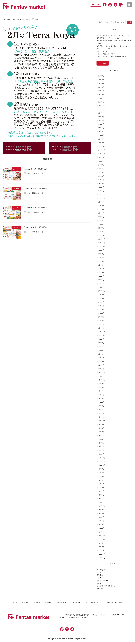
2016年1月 (100, 532)
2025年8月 (100, 120)
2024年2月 (100, 187)
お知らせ (100, 588)
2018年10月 (101, 421)
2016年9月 (100, 510)
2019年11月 (101, 376)
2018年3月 (100, 447)
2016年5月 (100, 524)
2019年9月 (100, 384)
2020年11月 (101, 332)
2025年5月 (100, 131)
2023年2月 (100, 232)
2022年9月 (100, 250)
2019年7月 (100, 391)
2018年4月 (100, 443)
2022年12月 (101, 239)
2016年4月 (100, 528)
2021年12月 (101, 283)
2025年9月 (100, 117)
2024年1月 (100, 191)
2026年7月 (100, 80)
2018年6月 (100, 435)
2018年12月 (101, 417)
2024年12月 (101, 150)
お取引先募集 (76, 602)
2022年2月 (100, 276)
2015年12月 (101, 536)
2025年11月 (101, 109)
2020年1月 (100, 369)
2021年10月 (101, 291)
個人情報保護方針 (92, 602)
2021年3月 (100, 317)
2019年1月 (100, 413)
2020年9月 (100, 339)
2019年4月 (100, 402)
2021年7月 (100, 302)
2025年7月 (100, 124)
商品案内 (100, 575)
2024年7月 (100, 169)
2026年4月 (100, 91)
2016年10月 (101, 506)
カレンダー (100, 583)
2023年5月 (100, 220)
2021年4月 (100, 313)
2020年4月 (100, 358)
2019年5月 (100, 398)
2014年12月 (101, 554)
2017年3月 (100, 487)
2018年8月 (100, 428)
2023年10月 (101, 202)
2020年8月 (100, 343)
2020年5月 (100, 354)
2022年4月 (100, 269)
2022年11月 (101, 243)
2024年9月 (100, 161)
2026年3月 (100, 94)
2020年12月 (101, 328)
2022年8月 (100, 254)
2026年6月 (100, 83)
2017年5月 (100, 480)
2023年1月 (100, 235)
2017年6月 (100, 476)
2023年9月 (100, 206)
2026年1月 (100, 102)
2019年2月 (100, 409)
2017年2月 (100, 491)
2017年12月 (101, 458)
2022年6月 (100, 261)
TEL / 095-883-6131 (100, 615)
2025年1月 (100, 146)
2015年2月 (100, 547)
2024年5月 (100, 176)
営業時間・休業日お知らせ (106, 586)
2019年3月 (100, 406)
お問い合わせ (61, 602)
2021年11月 (101, 287)
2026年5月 (100, 87)
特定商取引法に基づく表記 (113, 602)
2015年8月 (100, 543)
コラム (99, 572)
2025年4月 (100, 135)
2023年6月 (100, 217)
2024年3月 (100, 183)
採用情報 (48, 602)
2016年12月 (101, 498)
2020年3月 (100, 361)
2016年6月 (100, 521)
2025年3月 (100, 139)
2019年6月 (100, 395)
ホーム (15, 602)
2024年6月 (100, 172)
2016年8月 (100, 513)
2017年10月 (101, 465)
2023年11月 (101, 198)
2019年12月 (101, 372)
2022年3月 (100, 272)
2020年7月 (100, 346)
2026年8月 (100, 76)
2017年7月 (100, 473)
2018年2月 (100, 450)
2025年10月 (101, 113)
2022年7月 (100, 258)
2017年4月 (100, 484)
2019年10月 (101, 380)
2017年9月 (100, 469)
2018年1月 (100, 454)
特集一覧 (37, 602)
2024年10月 (101, 157)
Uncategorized (102, 570)
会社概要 (25, 602)
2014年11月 (101, 558)
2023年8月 (100, 209)
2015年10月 (101, 539)
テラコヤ (100, 578)
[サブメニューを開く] (30, 602)
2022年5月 (100, 265)
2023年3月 (100, 228)
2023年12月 (101, 194)
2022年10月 (101, 246)
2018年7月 (100, 432)
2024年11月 (101, 154)
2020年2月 (100, 365)
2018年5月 (100, 439)
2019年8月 (100, 387)
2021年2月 (100, 321)
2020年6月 (100, 350)
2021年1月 (100, 324)
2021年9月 (100, 295)
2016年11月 (101, 502)
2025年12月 (101, 106)
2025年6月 (100, 128)
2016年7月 (100, 517)
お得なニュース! (102, 580)
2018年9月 (100, 424)
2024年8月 (100, 165)
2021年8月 (100, 298)
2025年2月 (100, 143)
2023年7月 (100, 213)
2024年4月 (100, 180)
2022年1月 (100, 280)
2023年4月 (100, 224)
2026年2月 (100, 98)
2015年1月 (100, 550)
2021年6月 (100, 306)
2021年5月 (100, 309)
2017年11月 (101, 461)
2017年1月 (100, 495)
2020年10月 (101, 335)
